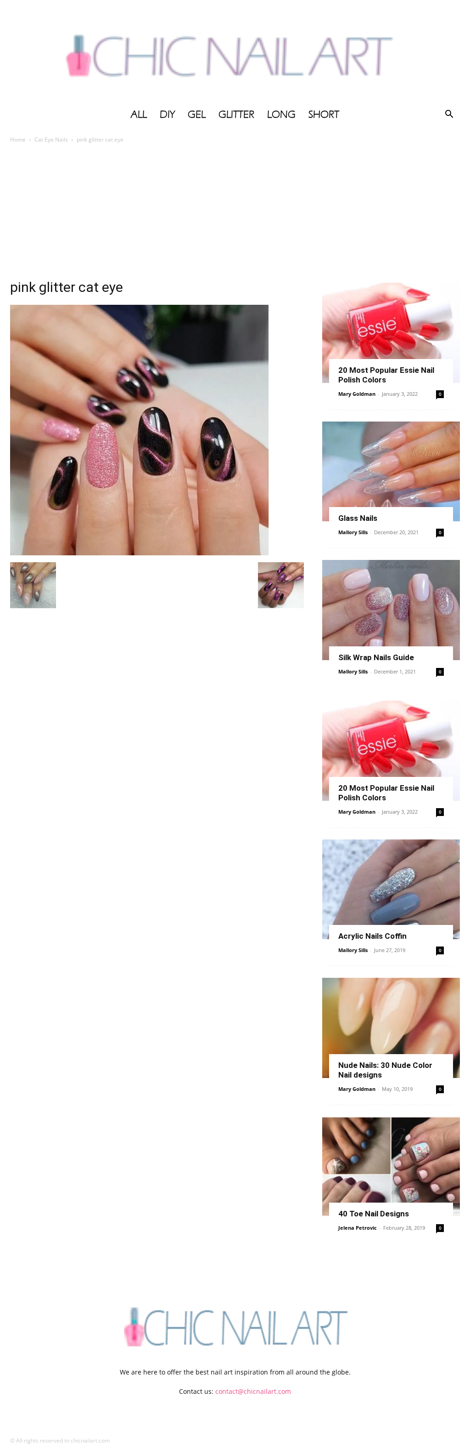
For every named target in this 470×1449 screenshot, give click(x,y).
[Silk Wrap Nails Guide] (391, 610)
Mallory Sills (353, 532)
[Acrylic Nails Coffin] (391, 889)
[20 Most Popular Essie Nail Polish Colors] (391, 333)
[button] (449, 115)
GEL (197, 114)
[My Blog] (235, 51)
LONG (281, 114)
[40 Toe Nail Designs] (391, 1167)
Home (18, 139)
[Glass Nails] (391, 472)
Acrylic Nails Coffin (372, 936)
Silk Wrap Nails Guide (376, 657)
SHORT (323, 114)
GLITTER (236, 114)
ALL (139, 114)
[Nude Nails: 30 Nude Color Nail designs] (391, 1028)
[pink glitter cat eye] (139, 553)
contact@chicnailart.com (253, 1391)
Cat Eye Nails (51, 139)
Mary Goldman (356, 393)
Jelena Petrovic (357, 1227)
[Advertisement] (235, 213)
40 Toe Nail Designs (373, 1213)
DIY (167, 114)
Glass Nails (357, 518)
